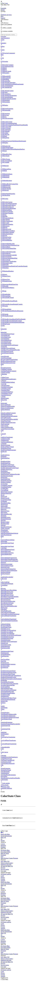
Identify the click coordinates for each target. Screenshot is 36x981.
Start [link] (2, 856)
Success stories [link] (5, 869)
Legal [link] (2, 876)
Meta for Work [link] (5, 853)
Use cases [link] (3, 871)
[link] (4, 3)
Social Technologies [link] (6, 836)
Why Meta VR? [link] (5, 861)
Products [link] (3, 847)
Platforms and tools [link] (6, 864)
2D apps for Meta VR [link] (7, 866)
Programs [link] (3, 855)
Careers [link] (3, 844)
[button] (18, 1)
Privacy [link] (3, 877)
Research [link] (3, 845)
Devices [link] (3, 868)
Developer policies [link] (6, 874)
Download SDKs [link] (5, 852)
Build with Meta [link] (5, 834)
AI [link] (1, 839)
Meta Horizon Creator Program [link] (9, 858)
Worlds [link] (3, 840)
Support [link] (3, 880)
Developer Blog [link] (5, 850)
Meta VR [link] (3, 837)
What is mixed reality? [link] (7, 863)
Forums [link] (3, 879)
